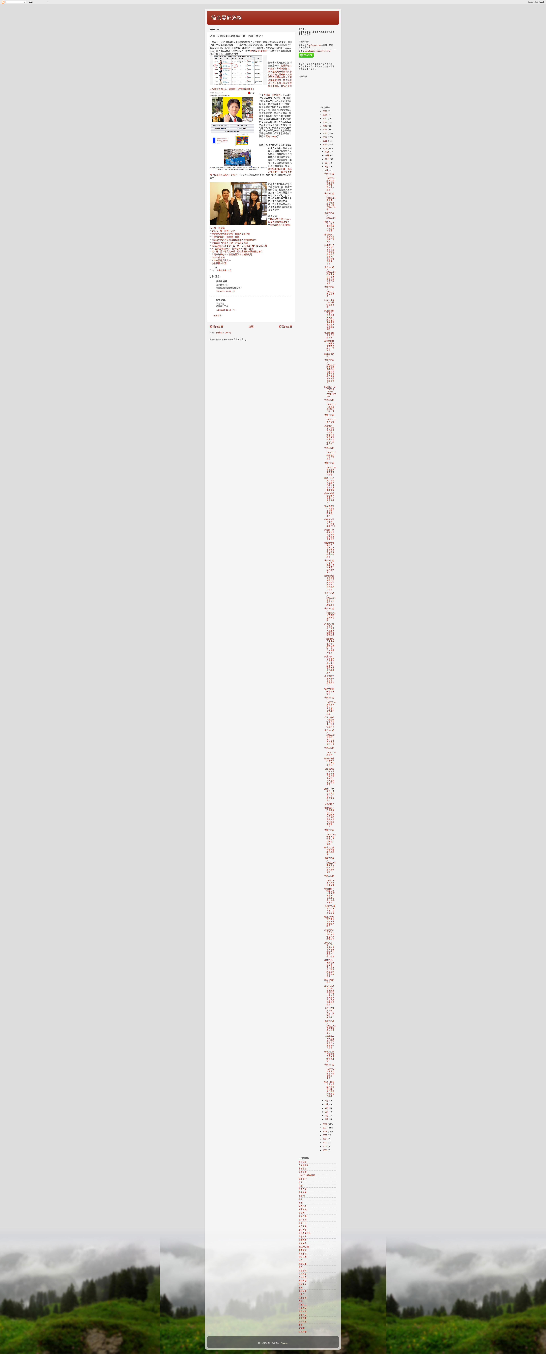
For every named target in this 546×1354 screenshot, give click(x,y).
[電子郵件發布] (216, 267)
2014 (325, 130)
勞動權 (302, 1328)
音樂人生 (303, 1237)
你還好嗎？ (329, 804)
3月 (327, 1112)
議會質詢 (303, 1172)
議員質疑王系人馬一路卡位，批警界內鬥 (329, 681)
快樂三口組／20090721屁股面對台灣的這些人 (330, 453)
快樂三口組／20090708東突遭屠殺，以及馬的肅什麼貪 (330, 865)
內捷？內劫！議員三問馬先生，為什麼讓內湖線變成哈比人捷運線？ (329, 664)
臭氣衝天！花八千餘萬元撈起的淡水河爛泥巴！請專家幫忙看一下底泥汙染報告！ (329, 435)
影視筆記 (303, 1254)
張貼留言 (217, 315)
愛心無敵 (303, 1230)
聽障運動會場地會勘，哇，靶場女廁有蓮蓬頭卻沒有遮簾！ (329, 550)
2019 (325, 111)
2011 (325, 141)
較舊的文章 (285, 326)
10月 (327, 159)
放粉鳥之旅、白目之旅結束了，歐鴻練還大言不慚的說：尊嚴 (329, 950)
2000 (325, 1146)
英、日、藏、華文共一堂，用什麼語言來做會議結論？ (237, 251)
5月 (327, 1104)
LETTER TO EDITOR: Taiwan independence (330, 391)
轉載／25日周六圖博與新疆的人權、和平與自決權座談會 (329, 484)
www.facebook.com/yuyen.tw (317, 51)
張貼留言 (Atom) (223, 333)
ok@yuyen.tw (315, 45)
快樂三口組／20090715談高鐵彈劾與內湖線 (330, 614)
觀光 (301, 1267)
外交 (229, 270)
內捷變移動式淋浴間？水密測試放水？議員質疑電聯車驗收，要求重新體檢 (329, 320)
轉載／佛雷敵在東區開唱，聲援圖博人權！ (329, 921)
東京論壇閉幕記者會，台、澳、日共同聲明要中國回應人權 (239, 246)
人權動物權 (221, 270)
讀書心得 (303, 1206)
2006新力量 (304, 1247)
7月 (327, 170)
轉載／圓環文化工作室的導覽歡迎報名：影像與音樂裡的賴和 (329, 1089)
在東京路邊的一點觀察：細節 (225, 237)
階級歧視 (303, 1311)
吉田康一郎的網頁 (272, 95)
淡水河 (302, 1294)
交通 (301, 1186)
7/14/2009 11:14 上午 (225, 310)
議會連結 (303, 1315)
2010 (325, 145)
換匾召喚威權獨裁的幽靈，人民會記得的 (329, 498)
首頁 (251, 326)
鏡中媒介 (303, 1179)
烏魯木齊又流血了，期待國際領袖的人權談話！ (329, 934)
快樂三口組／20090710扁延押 (330, 751)
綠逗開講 (303, 1332)
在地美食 (303, 1243)
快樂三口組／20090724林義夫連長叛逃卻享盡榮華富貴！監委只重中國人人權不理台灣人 (330, 371)
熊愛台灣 (303, 1271)
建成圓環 (303, 1274)
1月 (327, 1119)
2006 (325, 1131)
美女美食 (303, 1281)
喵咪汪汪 (303, 1223)
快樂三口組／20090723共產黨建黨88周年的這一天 (330, 405)
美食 (301, 1325)
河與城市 (303, 1318)
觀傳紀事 (303, 1264)
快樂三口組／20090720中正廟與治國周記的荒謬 (330, 469)
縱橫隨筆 (303, 1192)
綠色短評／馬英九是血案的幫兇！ (329, 238)
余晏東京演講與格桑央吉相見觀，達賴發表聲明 (234, 240)
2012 (325, 137)
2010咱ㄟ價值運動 (307, 1175)
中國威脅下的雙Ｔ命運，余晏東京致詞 (230, 243)
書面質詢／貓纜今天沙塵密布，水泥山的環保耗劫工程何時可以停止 (329, 968)
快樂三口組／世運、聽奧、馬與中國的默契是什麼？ (329, 566)
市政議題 (303, 1169)
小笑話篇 (303, 1291)
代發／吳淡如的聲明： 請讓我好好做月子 (329, 1013)
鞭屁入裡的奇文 (329, 981)
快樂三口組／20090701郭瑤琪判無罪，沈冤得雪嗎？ (330, 1071)
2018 (325, 115)
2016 (325, 122)
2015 (325, 126)
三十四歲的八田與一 (221, 260)
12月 (327, 152)
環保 (301, 1199)
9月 (327, 163)
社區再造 (303, 1308)
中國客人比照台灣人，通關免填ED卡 (329, 523)
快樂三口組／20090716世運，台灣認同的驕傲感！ (330, 599)
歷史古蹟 (303, 1189)
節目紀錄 (303, 1162)
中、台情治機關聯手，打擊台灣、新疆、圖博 (232, 249)
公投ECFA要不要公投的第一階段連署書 (329, 909)
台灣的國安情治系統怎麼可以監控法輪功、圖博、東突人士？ (329, 646)
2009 (325, 148)
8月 (327, 167)
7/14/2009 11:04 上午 (225, 291)
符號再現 (303, 1240)
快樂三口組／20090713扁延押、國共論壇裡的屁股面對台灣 (330, 737)
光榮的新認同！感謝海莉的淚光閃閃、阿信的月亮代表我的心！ (329, 583)
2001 (325, 1143)
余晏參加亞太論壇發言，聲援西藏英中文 (231, 234)
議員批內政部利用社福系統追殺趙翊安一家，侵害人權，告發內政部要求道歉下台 (329, 995)
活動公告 (303, 1216)
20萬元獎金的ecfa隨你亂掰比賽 (329, 303)
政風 (301, 1288)
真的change (271, 136)
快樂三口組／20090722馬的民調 (330, 418)
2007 (325, 1128)
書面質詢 (303, 1250)
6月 (327, 1101)
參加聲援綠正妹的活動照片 (329, 335)
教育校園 (303, 1257)
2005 (325, 1135)
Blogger (284, 1343)
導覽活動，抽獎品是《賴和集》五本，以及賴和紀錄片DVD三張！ (329, 896)
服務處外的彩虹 (329, 355)
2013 (325, 133)
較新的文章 (216, 326)
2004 (325, 1139)
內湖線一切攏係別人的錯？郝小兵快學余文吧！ (329, 534)
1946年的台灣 (218, 257)
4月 (327, 1108)
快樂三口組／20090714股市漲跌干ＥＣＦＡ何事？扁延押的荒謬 (330, 706)
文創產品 (303, 1305)
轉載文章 (303, 1284)
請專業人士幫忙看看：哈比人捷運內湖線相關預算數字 (329, 629)
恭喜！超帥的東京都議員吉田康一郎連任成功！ (329, 722)
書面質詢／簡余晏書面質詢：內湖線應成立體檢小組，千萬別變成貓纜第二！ (329, 817)
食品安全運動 (305, 1233)
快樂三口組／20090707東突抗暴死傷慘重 (330, 880)
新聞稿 (302, 1213)
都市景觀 (303, 1209)
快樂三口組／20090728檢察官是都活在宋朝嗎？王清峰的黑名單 (330, 275)
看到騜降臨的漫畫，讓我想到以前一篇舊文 (329, 346)
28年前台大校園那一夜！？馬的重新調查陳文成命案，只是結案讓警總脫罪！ (329, 254)
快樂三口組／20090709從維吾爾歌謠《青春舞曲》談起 (330, 837)
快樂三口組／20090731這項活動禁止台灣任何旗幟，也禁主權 (330, 182)
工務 (301, 1203)
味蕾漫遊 (303, 1298)
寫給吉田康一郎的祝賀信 (329, 691)
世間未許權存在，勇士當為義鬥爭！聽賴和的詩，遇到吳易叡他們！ (329, 777)
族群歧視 (303, 1220)
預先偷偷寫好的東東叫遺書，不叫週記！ (329, 511)
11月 (327, 155)
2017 (325, 118)
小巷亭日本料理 (219, 263)
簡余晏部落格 (226, 18)
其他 (301, 1301)
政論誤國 (303, 1277)
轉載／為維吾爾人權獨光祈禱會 (329, 851)
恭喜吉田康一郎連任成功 (223, 231)
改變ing (302, 1196)
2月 (327, 1116)
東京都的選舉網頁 (258, 51)
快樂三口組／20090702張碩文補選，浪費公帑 (330, 1027)
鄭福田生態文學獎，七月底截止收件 (329, 762)
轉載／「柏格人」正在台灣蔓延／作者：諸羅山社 (329, 795)
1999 (325, 1150)
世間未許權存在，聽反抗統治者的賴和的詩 (232, 254)
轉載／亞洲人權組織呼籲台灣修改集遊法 (329, 1056)
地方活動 (303, 1226)
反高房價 (303, 1322)
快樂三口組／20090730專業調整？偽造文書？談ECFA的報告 (330, 201)
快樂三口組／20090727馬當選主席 (330, 291)
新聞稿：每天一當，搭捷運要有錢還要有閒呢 (329, 226)
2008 (325, 1124)
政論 (301, 1182)
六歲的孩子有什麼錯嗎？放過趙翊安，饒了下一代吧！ (329, 1042)
